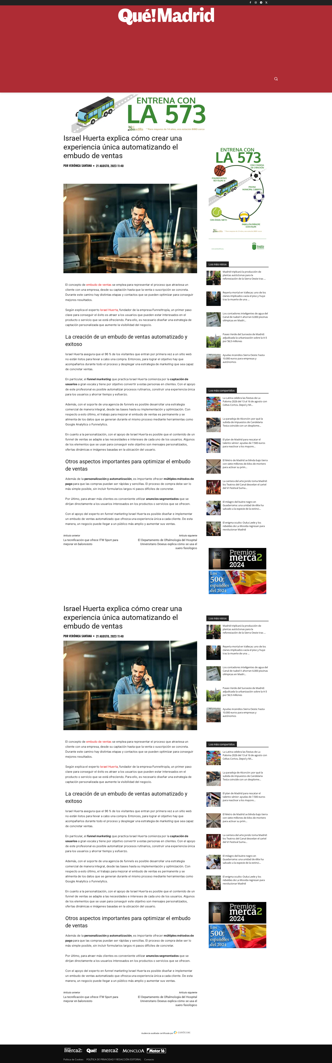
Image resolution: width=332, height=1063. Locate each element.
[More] (129, 174)
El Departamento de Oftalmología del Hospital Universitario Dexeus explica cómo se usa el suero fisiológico (167, 544)
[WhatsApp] (94, 174)
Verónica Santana (80, 165)
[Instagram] (256, 3)
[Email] (120, 174)
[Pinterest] (85, 174)
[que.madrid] (166, 16)
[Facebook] (250, 3)
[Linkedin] (111, 174)
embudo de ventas (98, 284)
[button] (276, 78)
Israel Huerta (109, 310)
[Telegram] (261, 3)
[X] (266, 3)
